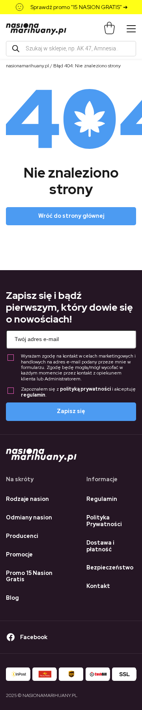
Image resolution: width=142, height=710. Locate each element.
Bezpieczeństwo (109, 567)
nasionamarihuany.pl (27, 66)
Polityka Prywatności (104, 521)
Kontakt (98, 586)
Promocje (19, 554)
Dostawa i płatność (100, 546)
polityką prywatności (85, 389)
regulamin (33, 395)
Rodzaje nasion (27, 498)
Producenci (22, 535)
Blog (12, 597)
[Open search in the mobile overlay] (71, 48)
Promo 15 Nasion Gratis (29, 576)
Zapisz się (71, 411)
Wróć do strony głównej (71, 215)
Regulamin (101, 498)
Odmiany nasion (29, 517)
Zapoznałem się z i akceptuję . (78, 392)
